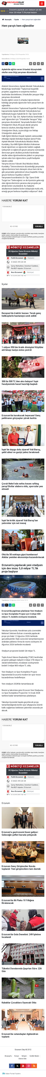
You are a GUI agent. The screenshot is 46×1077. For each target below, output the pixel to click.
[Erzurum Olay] (13, 3)
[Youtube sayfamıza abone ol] (23, 1066)
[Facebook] (3, 63)
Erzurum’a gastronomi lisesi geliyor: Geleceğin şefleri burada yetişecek (27, 11)
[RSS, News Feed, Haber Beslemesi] (34, 1066)
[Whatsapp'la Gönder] (13, 63)
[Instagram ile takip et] (28, 1066)
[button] (34, 63)
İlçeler (16, 19)
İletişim (24, 1056)
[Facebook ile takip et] (12, 1066)
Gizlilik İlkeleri (34, 1056)
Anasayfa (8, 19)
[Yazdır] (30, 63)
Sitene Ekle (22, 1059)
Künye (16, 1056)
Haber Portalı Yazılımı (13, 1074)
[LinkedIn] (10, 63)
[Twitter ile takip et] (17, 1066)
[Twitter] (6, 63)
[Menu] (42, 3)
